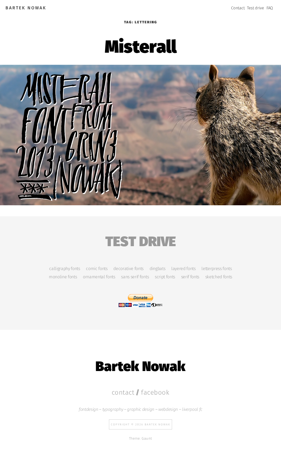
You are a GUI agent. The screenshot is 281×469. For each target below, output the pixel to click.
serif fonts (190, 276)
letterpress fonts (216, 268)
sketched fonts (218, 276)
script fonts (165, 276)
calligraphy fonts (64, 268)
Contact (238, 8)
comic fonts (96, 268)
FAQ (269, 8)
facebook (155, 392)
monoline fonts (63, 276)
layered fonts (183, 268)
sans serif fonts (135, 276)
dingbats (157, 268)
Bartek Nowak (25, 8)
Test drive (255, 8)
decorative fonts (128, 268)
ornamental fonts (99, 276)
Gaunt (147, 438)
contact (123, 392)
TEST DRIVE (140, 240)
